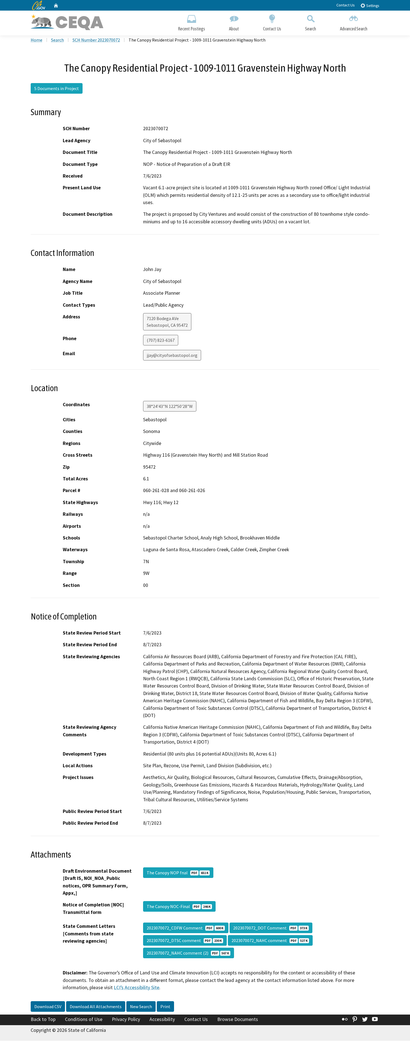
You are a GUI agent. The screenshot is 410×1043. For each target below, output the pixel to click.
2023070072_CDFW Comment (185, 928)
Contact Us (345, 5)
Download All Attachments (96, 1006)
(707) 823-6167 (161, 340)
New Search (141, 1006)
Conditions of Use (83, 1019)
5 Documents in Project (56, 88)
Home (36, 40)
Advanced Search (353, 28)
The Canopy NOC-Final (179, 906)
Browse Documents (237, 1019)
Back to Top (43, 1019)
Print (165, 1006)
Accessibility (162, 1019)
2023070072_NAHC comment (269, 940)
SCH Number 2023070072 (96, 40)
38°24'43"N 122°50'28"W (170, 406)
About (234, 28)
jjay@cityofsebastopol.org (172, 355)
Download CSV (47, 1006)
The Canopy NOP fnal (177, 872)
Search (310, 28)
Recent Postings (191, 28)
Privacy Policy (126, 1019)
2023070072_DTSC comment (184, 940)
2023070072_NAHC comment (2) (188, 953)
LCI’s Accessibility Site (136, 987)
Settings (372, 5)
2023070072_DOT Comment (270, 928)
